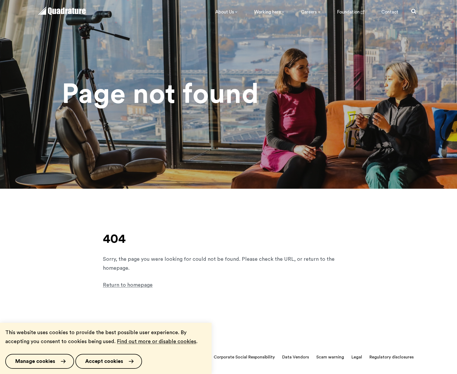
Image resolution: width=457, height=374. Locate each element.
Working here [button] (267, 12)
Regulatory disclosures (391, 357)
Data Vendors (295, 357)
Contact (389, 12)
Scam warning (330, 357)
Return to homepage (128, 285)
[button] (39, 361)
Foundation (348, 12)
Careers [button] (309, 12)
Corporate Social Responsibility (244, 357)
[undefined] (62, 13)
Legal (356, 357)
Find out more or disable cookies (156, 341)
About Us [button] (224, 12)
